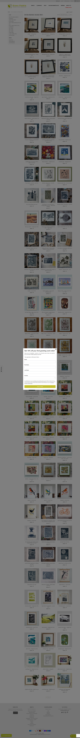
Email (25, 359)
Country (26, 375)
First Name (26, 364)
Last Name (26, 370)
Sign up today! (40, 386)
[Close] (56, 349)
